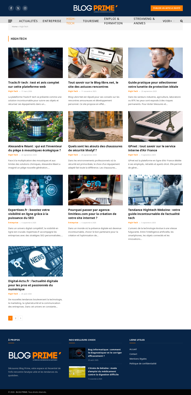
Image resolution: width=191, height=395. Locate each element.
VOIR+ (167, 21)
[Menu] (10, 21)
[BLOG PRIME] (95, 8)
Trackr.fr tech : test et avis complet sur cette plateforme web (33, 84)
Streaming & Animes (144, 21)
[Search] (181, 21)
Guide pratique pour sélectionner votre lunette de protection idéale (153, 84)
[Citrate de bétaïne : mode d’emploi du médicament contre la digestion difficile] (77, 372)
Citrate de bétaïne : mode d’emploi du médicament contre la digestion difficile (103, 371)
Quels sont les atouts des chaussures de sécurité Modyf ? (95, 148)
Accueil (133, 349)
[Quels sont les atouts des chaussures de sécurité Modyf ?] (95, 126)
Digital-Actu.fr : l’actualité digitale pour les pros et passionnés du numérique (33, 285)
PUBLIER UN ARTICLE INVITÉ (166, 8)
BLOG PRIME (21, 392)
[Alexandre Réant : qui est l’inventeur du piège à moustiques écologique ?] (35, 126)
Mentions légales (138, 358)
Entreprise (52, 21)
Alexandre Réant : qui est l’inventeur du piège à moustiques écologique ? (35, 148)
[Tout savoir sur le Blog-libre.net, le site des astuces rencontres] (95, 63)
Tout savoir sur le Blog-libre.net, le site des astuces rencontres (93, 84)
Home (14, 26)
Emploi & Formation (113, 21)
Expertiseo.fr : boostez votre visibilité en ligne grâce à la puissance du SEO (29, 214)
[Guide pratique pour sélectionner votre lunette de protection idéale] (155, 63)
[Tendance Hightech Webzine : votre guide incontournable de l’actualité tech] (155, 190)
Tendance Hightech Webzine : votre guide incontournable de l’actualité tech (154, 214)
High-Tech (71, 21)
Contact (133, 354)
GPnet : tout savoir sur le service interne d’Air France (151, 148)
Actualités (28, 21)
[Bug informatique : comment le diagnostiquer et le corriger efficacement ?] (77, 353)
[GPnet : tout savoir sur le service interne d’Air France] (155, 126)
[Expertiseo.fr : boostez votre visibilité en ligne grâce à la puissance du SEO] (35, 190)
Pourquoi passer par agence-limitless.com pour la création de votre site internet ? (92, 214)
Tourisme (91, 21)
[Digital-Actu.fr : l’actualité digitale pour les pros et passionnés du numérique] (35, 261)
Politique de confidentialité (143, 363)
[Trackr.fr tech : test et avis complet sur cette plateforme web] (35, 63)
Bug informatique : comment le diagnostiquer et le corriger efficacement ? (105, 352)
